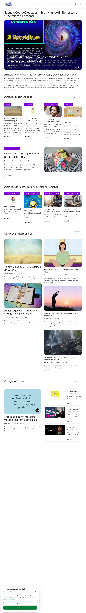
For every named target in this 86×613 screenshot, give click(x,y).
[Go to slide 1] (75, 67)
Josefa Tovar (47, 318)
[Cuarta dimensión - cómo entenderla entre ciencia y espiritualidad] (43, 45)
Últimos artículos (23, 4)
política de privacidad (9, 599)
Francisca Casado (9, 317)
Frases (61, 4)
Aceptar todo (20, 608)
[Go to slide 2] (76, 67)
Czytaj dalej (9, 175)
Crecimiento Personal (34, 4)
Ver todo (77, 97)
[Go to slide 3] (78, 67)
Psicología (67, 4)
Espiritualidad (44, 4)
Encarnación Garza (13, 65)
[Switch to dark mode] (80, 4)
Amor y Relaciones (53, 4)
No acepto (20, 603)
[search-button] (76, 4)
